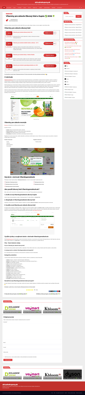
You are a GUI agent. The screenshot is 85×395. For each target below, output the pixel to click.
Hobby (40, 7)
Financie (74, 76)
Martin (66, 49)
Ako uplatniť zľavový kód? (37, 210)
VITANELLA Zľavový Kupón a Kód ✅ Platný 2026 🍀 (47, 293)
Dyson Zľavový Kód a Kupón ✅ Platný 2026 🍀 (73, 378)
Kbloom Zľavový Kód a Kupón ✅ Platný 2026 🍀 (53, 312)
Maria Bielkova (67, 42)
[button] (79, 7)
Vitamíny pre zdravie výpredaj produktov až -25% (25, 65)
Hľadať (65, 12)
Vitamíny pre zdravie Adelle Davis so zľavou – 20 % (25, 42)
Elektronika (47, 7)
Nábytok (35, 7)
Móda (24, 7)
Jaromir (66, 53)
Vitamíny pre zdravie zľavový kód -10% (22, 32)
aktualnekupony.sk (42, 2)
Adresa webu (5, 352)
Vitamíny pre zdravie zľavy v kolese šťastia (23, 54)
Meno (4, 342)
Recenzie (6, 125)
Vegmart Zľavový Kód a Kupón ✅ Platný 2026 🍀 (33, 312)
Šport (29, 7)
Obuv (14, 7)
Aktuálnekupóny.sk (10, 239)
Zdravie (53, 7)
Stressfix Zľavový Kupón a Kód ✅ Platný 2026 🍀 (16, 293)
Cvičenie (19, 7)
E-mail (4, 347)
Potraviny (59, 7)
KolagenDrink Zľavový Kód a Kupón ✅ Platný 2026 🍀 (14, 312)
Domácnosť (75, 71)
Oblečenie (9, 7)
